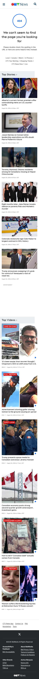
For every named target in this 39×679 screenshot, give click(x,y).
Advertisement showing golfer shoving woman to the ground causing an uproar (19, 411)
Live (26, 64)
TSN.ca (5, 668)
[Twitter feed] (19, 634)
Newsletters (7, 626)
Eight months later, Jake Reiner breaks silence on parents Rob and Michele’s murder (19, 206)
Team (15, 626)
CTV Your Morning (12, 61)
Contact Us (19, 623)
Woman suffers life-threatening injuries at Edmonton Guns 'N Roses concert (18, 605)
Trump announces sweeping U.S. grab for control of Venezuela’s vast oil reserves (18, 273)
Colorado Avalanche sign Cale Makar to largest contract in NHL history (19, 240)
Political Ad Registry (28, 655)
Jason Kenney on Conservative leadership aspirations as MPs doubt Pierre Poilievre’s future (18, 137)
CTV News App (8, 623)
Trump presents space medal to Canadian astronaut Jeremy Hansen (18, 458)
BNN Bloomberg (8, 665)
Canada (14, 58)
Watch (21, 58)
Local (7, 58)
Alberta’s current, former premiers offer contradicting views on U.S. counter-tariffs (19, 102)
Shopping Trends (26, 61)
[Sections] (4, 4)
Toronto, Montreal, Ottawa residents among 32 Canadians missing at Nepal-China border (19, 172)
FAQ (26, 623)
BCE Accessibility (9, 652)
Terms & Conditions (27, 652)
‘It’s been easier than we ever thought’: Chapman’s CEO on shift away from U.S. (19, 363)
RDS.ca (23, 668)
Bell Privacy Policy (27, 649)
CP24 (4, 663)
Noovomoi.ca (25, 665)
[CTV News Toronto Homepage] (19, 4)
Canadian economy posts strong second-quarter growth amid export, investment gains (17, 507)
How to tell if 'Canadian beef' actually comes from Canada (18, 557)
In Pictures (28, 58)
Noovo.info (24, 663)
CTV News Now (17, 64)
